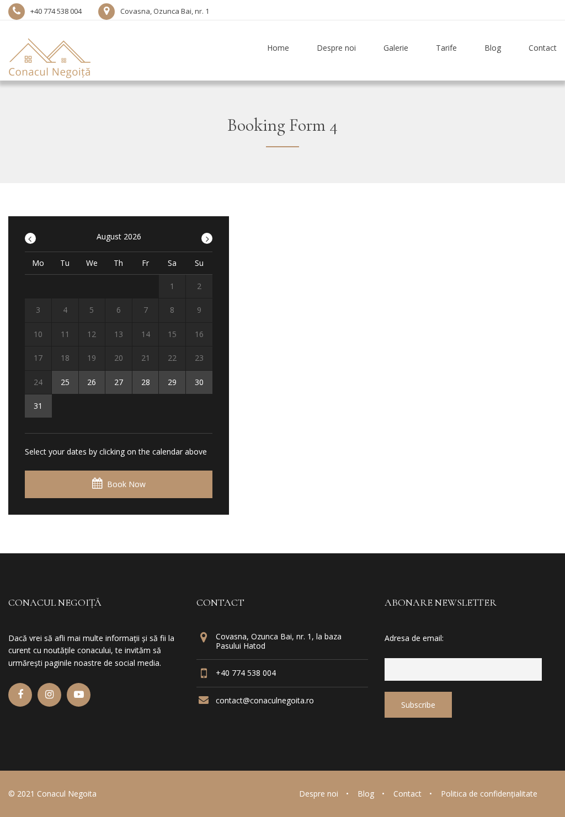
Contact (407, 793)
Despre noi (318, 793)
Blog (366, 793)
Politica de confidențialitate (489, 793)
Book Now (126, 484)
